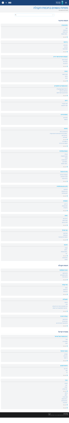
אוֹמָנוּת (66, 248)
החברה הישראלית (64, 176)
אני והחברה (65, 30)
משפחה (65, 201)
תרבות (66, 244)
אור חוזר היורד (65, 277)
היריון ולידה (65, 208)
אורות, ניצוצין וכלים (64, 275)
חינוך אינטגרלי (65, 103)
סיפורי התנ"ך (65, 397)
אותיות (66, 287)
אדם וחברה (65, 25)
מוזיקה (65, 249)
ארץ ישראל (65, 291)
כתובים (66, 383)
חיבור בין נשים (65, 222)
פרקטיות (66, 119)
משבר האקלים (64, 163)
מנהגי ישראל (64, 351)
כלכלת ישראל (65, 178)
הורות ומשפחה (65, 206)
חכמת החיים (64, 114)
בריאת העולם (64, 399)
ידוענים (66, 259)
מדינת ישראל (64, 171)
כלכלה (66, 128)
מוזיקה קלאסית (64, 251)
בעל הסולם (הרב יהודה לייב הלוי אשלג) (60, 306)
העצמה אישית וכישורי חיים (60, 56)
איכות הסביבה (64, 160)
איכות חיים (66, 45)
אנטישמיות (65, 235)
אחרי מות (66, 368)
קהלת (66, 387)
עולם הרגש (65, 117)
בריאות (66, 42)
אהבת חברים (65, 321)
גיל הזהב (66, 204)
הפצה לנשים (65, 220)
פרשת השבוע (64, 365)
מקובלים (65, 299)
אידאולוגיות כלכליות (64, 131)
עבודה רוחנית (64, 316)
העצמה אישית (65, 59)
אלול (67, 339)
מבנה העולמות (64, 270)
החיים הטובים (65, 257)
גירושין (66, 76)
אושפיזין (66, 354)
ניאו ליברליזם (64, 135)
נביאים (66, 393)
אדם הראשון (65, 273)
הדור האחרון (65, 32)
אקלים (66, 158)
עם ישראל (65, 230)
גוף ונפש (66, 47)
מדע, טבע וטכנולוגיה (62, 186)
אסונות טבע (64, 161)
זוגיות (66, 71)
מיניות (66, 78)
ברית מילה (65, 356)
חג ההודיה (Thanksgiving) (62, 89)
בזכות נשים (65, 218)
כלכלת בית (65, 63)
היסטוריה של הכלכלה (63, 143)
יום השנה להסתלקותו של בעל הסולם (60, 308)
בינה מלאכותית (65, 191)
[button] (49, 414)
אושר (66, 28)
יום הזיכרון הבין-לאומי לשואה (62, 92)
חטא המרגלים (64, 400)
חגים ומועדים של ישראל (61, 336)
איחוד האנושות (64, 34)
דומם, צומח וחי (65, 193)
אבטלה (66, 154)
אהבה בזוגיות (65, 74)
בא (67, 372)
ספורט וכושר (65, 49)
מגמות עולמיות (64, 151)
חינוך (66, 100)
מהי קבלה (65, 284)
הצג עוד (64, 37)
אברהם (66, 302)
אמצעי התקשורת (64, 156)
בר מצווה (66, 358)
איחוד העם (65, 233)
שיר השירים (65, 389)
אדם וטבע (66, 189)
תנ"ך (66, 380)
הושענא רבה (65, 341)
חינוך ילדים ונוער (64, 105)
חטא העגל (65, 402)
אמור (67, 370)
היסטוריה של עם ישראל (63, 237)
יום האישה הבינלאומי (63, 91)
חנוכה (66, 343)
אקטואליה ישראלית (64, 174)
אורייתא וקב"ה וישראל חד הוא (62, 323)
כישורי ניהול (65, 61)
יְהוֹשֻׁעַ (66, 395)
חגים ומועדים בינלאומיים (61, 86)
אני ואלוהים (65, 289)
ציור (66, 253)
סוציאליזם (65, 137)
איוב (66, 385)
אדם (67, 304)
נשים (66, 215)
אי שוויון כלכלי (65, 141)
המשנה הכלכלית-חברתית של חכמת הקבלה (58, 133)
